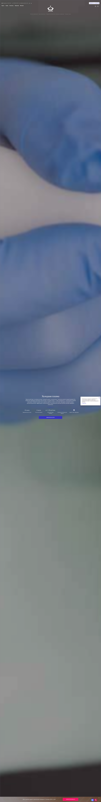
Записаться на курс (50, 417)
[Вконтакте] (31, 3)
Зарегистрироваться (70, 799)
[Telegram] (29, 3)
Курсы (3, 5)
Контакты (11, 5)
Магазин (22, 5)
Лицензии (17, 5)
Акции (7, 5)
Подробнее (84, 403)
